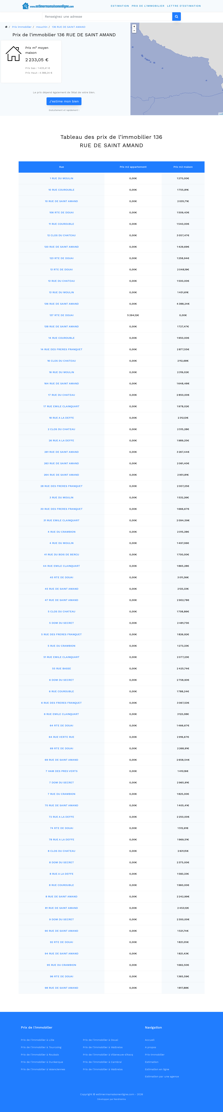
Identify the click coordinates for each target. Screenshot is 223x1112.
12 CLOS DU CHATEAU (61, 235)
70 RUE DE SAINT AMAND (61, 805)
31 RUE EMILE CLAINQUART (62, 520)
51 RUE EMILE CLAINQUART (61, 657)
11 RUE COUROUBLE (61, 223)
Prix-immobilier (155, 1054)
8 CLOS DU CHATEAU (61, 850)
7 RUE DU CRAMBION (61, 793)
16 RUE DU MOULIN (61, 372)
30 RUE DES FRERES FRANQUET (61, 508)
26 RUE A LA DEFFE (61, 440)
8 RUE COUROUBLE (61, 885)
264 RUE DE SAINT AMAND (61, 474)
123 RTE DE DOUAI (61, 258)
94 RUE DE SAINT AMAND (61, 953)
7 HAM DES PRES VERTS (62, 771)
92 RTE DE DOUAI (61, 942)
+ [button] (134, 26)
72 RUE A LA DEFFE (61, 816)
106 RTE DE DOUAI (61, 212)
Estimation (120, 5)
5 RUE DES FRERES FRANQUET (61, 634)
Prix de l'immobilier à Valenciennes (43, 1069)
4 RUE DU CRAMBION (61, 531)
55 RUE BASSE (61, 668)
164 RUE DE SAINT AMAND (61, 383)
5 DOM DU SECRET (61, 622)
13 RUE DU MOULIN (61, 292)
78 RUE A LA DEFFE (61, 839)
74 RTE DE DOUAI (61, 828)
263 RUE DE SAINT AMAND (61, 463)
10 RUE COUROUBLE (61, 189)
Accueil (149, 1039)
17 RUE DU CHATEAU (61, 394)
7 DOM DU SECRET (61, 782)
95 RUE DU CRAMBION (61, 964)
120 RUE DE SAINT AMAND (61, 246)
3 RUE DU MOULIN (61, 497)
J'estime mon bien (64, 101)
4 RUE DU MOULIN (61, 543)
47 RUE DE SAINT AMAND (61, 600)
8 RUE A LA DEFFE (61, 873)
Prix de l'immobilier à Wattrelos (103, 1047)
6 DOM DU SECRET (61, 679)
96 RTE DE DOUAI (61, 976)
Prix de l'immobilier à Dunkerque (42, 1061)
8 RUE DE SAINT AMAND (61, 896)
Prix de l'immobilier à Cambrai (102, 1061)
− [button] (134, 30)
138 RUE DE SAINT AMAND (61, 326)
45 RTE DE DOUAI (61, 577)
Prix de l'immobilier (148, 5)
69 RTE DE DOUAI (61, 748)
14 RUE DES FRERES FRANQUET (61, 349)
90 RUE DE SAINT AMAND (61, 930)
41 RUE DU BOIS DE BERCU (61, 554)
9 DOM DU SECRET (61, 919)
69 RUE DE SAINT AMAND (61, 759)
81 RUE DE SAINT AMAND (61, 907)
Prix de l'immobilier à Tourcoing (41, 1047)
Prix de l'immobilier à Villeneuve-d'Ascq (108, 1054)
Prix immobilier (22, 26)
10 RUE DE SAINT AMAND (61, 201)
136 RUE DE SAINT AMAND (68, 26)
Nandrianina (120, 1099)
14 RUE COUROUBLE (61, 337)
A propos (150, 1047)
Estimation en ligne (157, 1069)
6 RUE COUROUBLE (61, 691)
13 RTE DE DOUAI (61, 269)
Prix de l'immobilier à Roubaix (40, 1054)
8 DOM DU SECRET (61, 862)
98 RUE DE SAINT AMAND (61, 987)
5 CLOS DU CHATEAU (61, 611)
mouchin (41, 26)
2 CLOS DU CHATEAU (61, 429)
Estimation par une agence (162, 1076)
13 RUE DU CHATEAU (61, 280)
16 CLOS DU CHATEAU (61, 360)
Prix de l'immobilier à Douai (100, 1039)
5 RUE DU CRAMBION (61, 645)
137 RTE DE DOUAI (61, 315)
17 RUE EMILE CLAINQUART (61, 406)
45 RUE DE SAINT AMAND (61, 588)
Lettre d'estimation (184, 5)
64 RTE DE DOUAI (61, 725)
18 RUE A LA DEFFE (61, 417)
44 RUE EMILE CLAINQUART (61, 565)
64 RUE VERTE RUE (61, 736)
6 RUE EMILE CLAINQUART (61, 714)
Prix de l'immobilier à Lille (37, 1039)
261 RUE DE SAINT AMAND (61, 451)
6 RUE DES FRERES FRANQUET (61, 702)
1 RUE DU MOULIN (61, 178)
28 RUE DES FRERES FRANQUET (61, 486)
